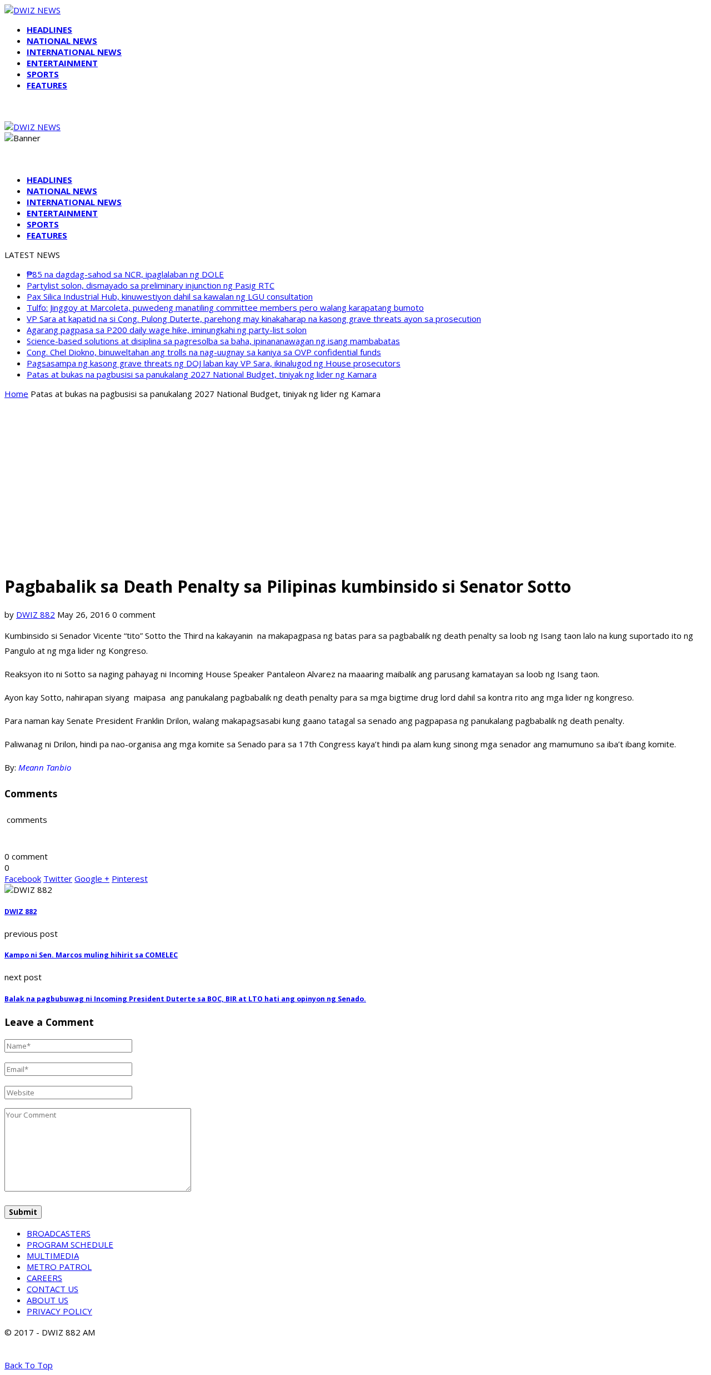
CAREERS (44, 1277)
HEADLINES (49, 29)
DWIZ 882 (35, 614)
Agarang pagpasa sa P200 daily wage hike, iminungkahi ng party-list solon (167, 329)
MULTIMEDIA (53, 1255)
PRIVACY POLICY (59, 1311)
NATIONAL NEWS (62, 40)
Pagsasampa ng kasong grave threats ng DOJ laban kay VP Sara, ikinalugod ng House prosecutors (213, 363)
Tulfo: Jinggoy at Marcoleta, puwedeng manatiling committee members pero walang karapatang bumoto (225, 307)
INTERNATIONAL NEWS (74, 51)
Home (16, 393)
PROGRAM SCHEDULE (70, 1244)
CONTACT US (52, 1288)
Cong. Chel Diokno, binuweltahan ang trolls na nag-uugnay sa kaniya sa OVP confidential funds (204, 352)
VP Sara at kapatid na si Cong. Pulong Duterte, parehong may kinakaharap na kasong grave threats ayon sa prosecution (254, 318)
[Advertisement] (355, 486)
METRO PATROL (59, 1266)
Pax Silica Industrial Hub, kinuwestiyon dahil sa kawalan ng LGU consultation (170, 296)
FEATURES (47, 85)
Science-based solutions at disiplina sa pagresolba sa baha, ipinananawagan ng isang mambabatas (213, 340)
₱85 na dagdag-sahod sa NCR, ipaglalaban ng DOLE (125, 274)
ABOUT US (47, 1299)
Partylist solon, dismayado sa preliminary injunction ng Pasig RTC (150, 285)
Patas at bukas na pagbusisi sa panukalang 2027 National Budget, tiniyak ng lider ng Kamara (202, 374)
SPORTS (43, 74)
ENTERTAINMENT (62, 62)
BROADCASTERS (59, 1233)
